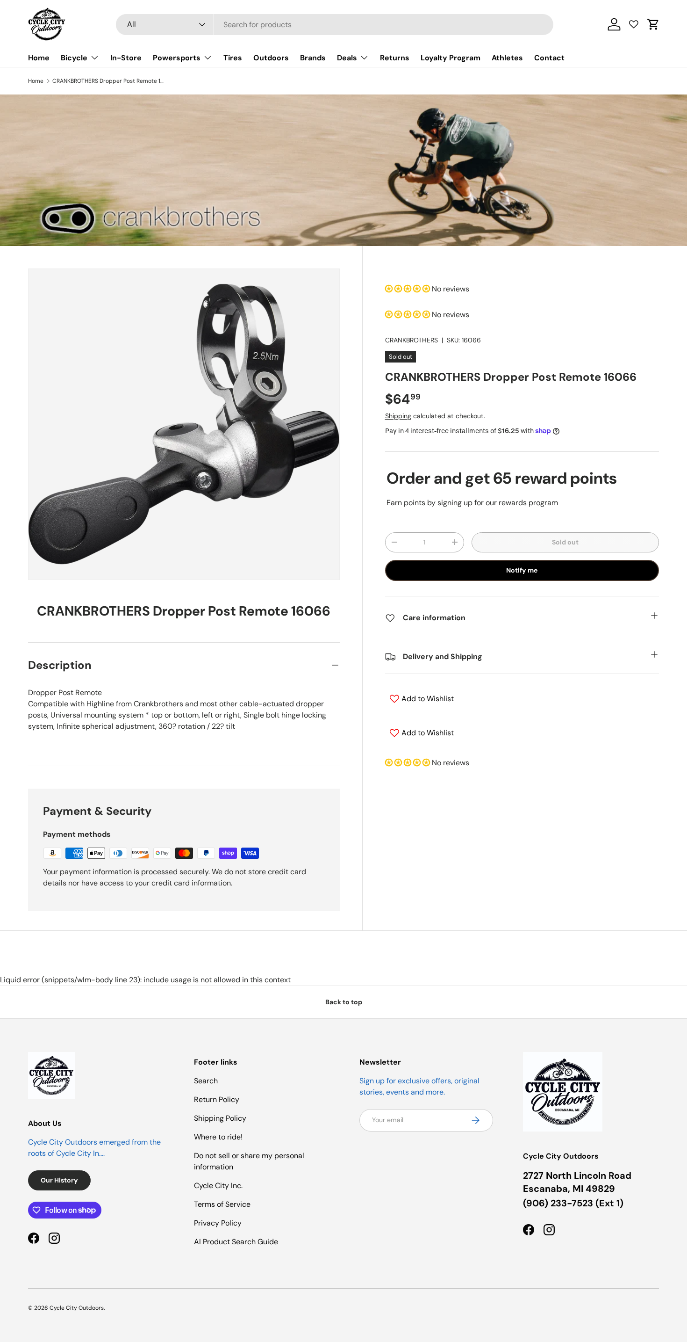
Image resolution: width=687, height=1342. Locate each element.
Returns (394, 58)
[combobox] (335, 24)
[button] (653, 24)
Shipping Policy (220, 1118)
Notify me (521, 570)
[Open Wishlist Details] (633, 24)
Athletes (507, 58)
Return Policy (216, 1099)
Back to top (343, 1002)
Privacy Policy (218, 1223)
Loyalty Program (450, 58)
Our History (59, 1180)
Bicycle (74, 58)
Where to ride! (218, 1137)
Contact (549, 58)
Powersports (176, 58)
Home (39, 58)
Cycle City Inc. (218, 1185)
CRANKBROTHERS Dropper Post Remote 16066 (108, 81)
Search (206, 1081)
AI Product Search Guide (236, 1242)
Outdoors (271, 58)
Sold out (565, 542)
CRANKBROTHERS (411, 339)
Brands (313, 58)
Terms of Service (222, 1204)
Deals (347, 58)
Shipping (398, 416)
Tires (232, 58)
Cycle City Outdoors (77, 1308)
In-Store (126, 58)
